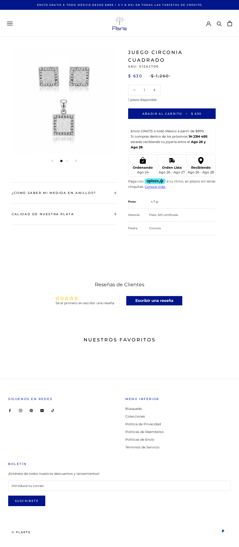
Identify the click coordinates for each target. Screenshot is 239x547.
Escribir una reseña (154, 300)
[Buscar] (219, 23)
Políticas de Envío (139, 439)
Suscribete (27, 501)
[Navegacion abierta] (10, 23)
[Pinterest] (31, 410)
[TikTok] (52, 410)
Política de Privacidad (143, 424)
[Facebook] (9, 410)
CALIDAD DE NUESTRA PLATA (43, 214)
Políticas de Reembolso (144, 432)
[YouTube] (42, 410)
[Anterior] (52, 161)
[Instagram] (20, 410)
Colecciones (135, 416)
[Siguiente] (76, 161)
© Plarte (21, 532)
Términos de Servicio (142, 447)
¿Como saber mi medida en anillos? (54, 193)
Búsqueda (133, 409)
